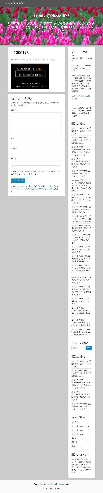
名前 (13, 138)
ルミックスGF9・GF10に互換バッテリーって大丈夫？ (81, 301)
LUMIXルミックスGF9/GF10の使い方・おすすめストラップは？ (81, 280)
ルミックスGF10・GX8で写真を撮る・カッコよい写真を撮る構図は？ (81, 332)
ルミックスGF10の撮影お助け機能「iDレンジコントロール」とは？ (81, 173)
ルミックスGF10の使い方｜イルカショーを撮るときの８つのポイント (81, 209)
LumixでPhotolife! (14, 3)
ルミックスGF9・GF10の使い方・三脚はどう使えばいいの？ (81, 249)
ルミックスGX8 (77, 434)
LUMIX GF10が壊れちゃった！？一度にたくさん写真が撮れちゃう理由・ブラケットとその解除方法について (81, 185)
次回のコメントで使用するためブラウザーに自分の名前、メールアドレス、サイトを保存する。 (35, 172)
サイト (13, 159)
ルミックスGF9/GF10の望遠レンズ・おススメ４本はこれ (81, 131)
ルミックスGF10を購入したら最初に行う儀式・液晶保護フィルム (81, 140)
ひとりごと (75, 422)
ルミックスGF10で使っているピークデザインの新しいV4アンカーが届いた (81, 218)
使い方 (74, 438)
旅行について (76, 446)
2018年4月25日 (19, 59)
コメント (14, 110)
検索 (88, 348)
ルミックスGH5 (77, 430)
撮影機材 (75, 442)
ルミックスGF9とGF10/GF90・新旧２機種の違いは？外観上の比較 (81, 322)
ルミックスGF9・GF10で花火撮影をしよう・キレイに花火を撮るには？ (81, 258)
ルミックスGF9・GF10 (80, 426)
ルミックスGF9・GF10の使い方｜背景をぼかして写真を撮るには (81, 228)
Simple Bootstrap (57, 484)
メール (14, 148)
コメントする (49, 59)
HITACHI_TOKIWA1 (34, 59)
